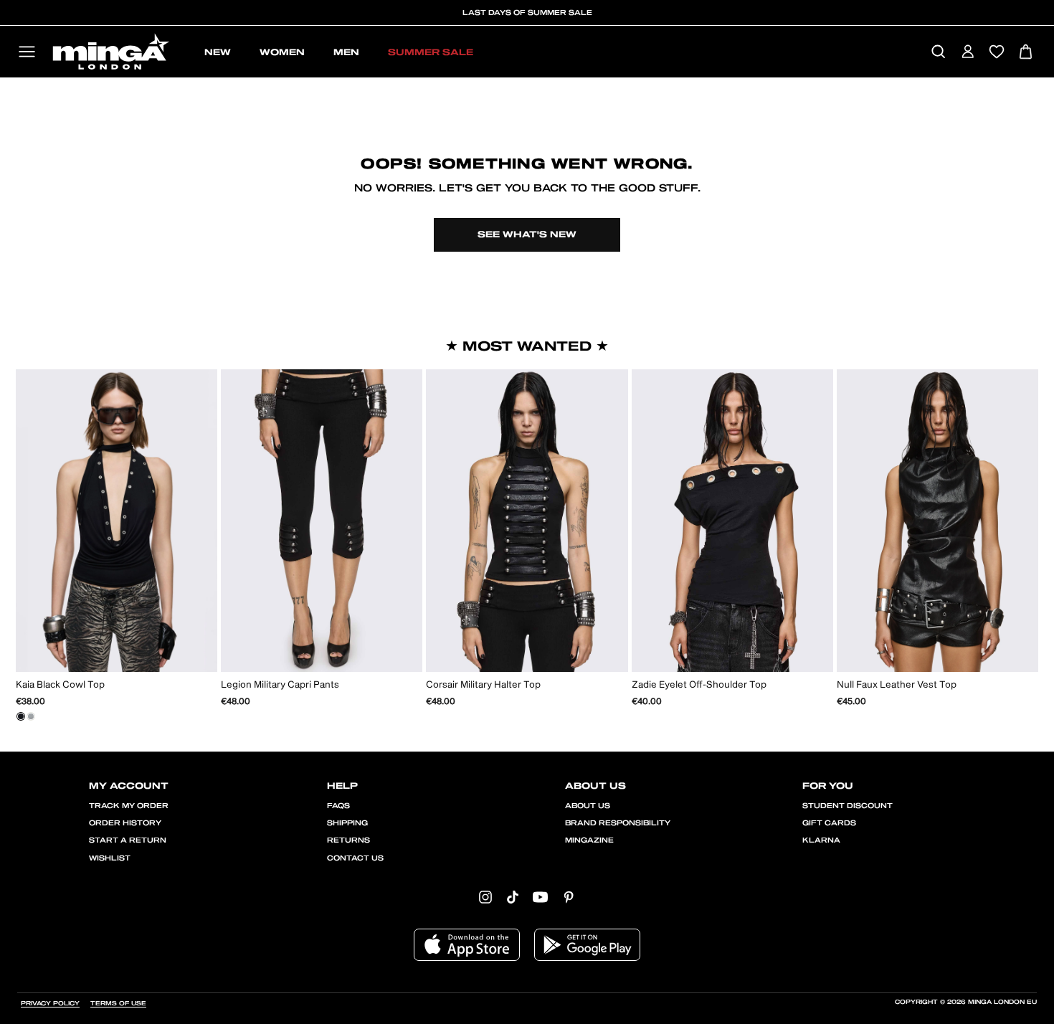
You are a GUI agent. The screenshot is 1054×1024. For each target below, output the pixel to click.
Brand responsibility (617, 823)
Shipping (347, 823)
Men (346, 52)
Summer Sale (430, 52)
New (217, 52)
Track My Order (128, 806)
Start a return (127, 840)
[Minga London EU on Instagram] (485, 897)
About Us (587, 806)
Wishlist (109, 858)
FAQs (338, 806)
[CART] (1025, 53)
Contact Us (355, 858)
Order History (125, 823)
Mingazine (589, 840)
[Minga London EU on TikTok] (512, 897)
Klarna (821, 840)
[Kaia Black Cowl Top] (20, 716)
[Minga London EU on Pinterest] (568, 897)
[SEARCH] (938, 53)
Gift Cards (829, 823)
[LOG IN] (967, 53)
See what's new (527, 234)
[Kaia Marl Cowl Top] (30, 716)
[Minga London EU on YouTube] (540, 897)
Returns (348, 840)
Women (282, 52)
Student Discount (847, 806)
